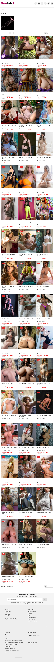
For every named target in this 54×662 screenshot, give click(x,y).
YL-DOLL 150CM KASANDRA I (25, 544)
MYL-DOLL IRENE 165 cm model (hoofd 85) (8, 255)
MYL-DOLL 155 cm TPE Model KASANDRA (25, 126)
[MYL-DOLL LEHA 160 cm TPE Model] (44, 305)
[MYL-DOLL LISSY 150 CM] (9, 370)
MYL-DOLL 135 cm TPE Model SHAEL (25, 61)
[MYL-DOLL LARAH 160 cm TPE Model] (27, 305)
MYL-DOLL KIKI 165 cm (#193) (8, 318)
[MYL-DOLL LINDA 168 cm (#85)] (44, 337)
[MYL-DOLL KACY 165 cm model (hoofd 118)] (9, 273)
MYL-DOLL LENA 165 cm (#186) (9, 351)
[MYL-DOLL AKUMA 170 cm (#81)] (44, 144)
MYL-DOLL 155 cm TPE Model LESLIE (43, 126)
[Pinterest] (36, 643)
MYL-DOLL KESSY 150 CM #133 (26, 286)
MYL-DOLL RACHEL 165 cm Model (9, 480)
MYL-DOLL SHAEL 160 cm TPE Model (8, 513)
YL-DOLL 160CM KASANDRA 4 (26, 576)
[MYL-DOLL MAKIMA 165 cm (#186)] (44, 402)
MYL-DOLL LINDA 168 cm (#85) (44, 351)
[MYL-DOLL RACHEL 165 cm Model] (9, 466)
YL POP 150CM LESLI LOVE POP (9, 544)
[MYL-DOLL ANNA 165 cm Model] (9, 176)
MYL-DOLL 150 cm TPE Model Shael (27, 93)
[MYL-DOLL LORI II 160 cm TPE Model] (44, 370)
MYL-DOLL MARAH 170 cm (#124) (26, 447)
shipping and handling (18, 656)
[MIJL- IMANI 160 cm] (9, 47)
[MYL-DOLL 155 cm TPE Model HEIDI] (9, 112)
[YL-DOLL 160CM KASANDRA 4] (27, 563)
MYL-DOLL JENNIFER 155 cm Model (25, 255)
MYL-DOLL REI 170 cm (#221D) (25, 480)
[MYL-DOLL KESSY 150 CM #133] (27, 273)
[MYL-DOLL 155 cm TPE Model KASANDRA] (27, 112)
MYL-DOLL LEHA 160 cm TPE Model (43, 319)
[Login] (42, 3)
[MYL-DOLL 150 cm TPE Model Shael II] (44, 80)
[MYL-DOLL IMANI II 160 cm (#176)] (44, 209)
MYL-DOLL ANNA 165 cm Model (8, 189)
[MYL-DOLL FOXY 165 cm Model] (44, 176)
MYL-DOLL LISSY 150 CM (7, 383)
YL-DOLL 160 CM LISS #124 (8, 576)
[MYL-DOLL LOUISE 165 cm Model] (9, 402)
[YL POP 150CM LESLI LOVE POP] (9, 531)
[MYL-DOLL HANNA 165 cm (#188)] (9, 209)
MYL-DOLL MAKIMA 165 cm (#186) (44, 415)
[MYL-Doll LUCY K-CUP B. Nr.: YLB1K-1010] (27, 402)
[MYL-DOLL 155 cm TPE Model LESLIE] (44, 112)
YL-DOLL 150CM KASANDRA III (43, 544)
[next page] (50, 33)
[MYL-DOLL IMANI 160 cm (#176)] (27, 209)
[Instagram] (31, 643)
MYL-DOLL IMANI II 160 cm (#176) (44, 222)
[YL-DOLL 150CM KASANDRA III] (44, 531)
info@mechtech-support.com (13, 619)
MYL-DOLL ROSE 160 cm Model (43, 480)
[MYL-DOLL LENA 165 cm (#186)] (9, 337)
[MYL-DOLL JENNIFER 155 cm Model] (27, 241)
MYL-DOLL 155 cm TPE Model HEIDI (9, 125)
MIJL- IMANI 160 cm (6, 61)
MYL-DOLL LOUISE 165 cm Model (9, 415)
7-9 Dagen (8, 63)
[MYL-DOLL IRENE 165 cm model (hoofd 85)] (9, 241)
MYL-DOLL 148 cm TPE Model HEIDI (44, 61)
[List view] (12, 33)
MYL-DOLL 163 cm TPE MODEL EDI (26, 157)
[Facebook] (29, 643)
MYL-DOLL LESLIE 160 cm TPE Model (26, 351)
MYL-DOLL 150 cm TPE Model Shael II (44, 94)
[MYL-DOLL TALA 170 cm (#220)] (44, 499)
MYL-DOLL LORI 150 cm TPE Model (26, 383)
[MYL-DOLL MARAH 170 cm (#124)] (27, 434)
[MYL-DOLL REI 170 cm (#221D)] (27, 466)
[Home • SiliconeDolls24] (7, 4)
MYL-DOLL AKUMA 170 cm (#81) (44, 157)
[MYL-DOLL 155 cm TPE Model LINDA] (9, 144)
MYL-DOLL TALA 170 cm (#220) (44, 512)
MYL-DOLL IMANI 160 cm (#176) (26, 222)
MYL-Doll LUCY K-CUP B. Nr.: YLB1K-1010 (25, 416)
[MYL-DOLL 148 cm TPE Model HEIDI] (44, 47)
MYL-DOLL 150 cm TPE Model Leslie (8, 94)
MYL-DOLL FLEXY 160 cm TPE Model (25, 190)
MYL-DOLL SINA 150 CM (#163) (26, 512)
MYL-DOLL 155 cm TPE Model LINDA (8, 158)
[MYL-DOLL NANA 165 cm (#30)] (44, 434)
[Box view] (10, 33)
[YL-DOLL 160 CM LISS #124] (9, 563)
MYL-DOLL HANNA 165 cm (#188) (9, 222)
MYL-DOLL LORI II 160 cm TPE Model (43, 384)
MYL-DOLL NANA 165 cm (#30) (43, 447)
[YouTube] (33, 643)
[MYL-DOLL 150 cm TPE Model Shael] (27, 80)
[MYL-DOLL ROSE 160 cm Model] (44, 466)
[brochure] (45, 3)
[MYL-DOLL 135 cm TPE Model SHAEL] (27, 47)
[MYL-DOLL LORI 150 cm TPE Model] (27, 370)
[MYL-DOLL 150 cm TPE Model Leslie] (9, 80)
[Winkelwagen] (48, 3)
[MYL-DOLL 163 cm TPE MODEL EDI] (27, 144)
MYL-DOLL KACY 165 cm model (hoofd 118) (8, 287)
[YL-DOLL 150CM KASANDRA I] (27, 531)
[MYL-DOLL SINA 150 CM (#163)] (27, 499)
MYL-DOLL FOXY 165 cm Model (43, 189)
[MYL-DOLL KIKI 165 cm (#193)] (9, 305)
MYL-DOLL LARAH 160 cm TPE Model (26, 319)
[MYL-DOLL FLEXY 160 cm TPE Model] (27, 176)
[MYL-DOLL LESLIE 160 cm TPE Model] (27, 337)
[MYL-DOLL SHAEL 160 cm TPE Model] (9, 499)
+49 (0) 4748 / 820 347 (11, 618)
